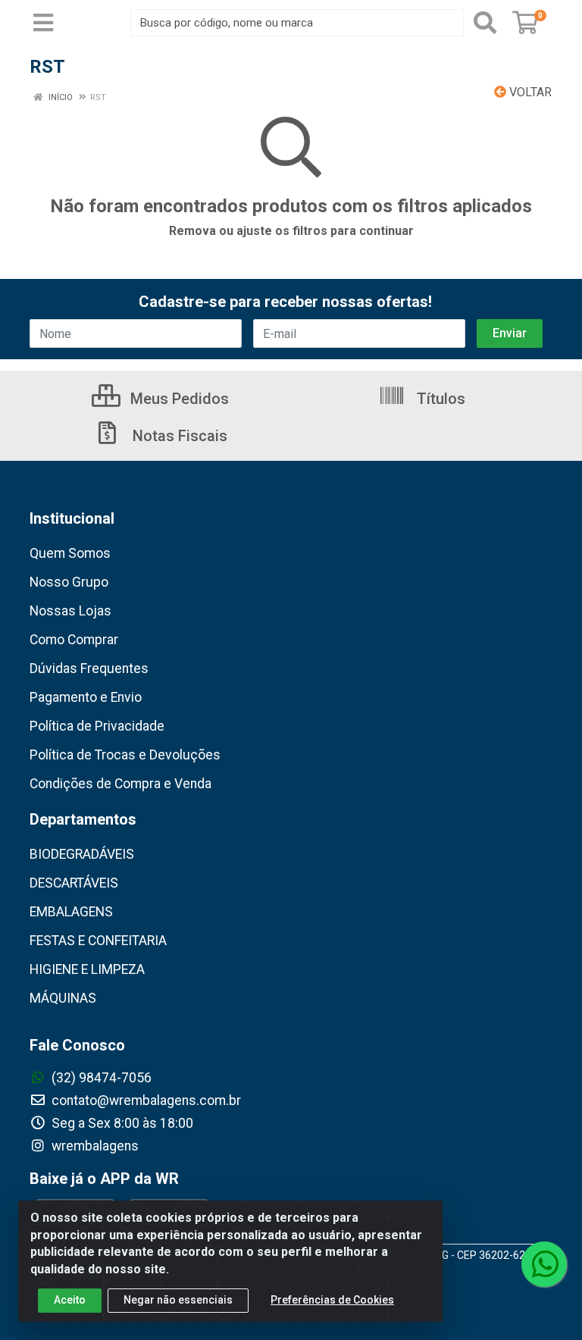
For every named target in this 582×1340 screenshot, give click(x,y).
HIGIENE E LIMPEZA (87, 969)
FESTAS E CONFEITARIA (98, 940)
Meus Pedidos (178, 399)
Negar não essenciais (178, 1300)
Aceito (70, 1300)
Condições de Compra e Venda (120, 783)
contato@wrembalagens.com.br (144, 1100)
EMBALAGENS (71, 911)
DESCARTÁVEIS (74, 883)
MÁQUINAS (63, 998)
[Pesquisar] (485, 22)
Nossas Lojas (70, 610)
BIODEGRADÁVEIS (82, 854)
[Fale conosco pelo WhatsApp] (544, 1264)
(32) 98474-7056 (100, 1077)
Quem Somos (70, 553)
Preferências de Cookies (332, 1300)
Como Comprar (74, 639)
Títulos (439, 399)
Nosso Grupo (69, 582)
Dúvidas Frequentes (89, 668)
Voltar (529, 92)
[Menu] (43, 22)
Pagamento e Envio (86, 697)
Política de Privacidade (97, 726)
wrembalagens (93, 1146)
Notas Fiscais (178, 436)
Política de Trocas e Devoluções (125, 754)
